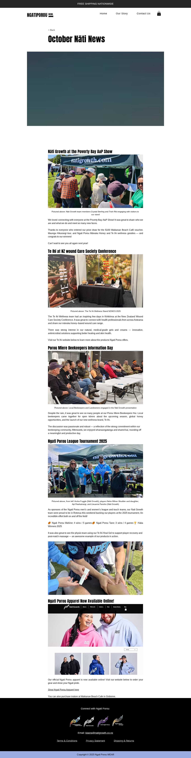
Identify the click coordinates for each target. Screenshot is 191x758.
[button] (159, 13)
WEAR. (50, 14)
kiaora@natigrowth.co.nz (99, 733)
